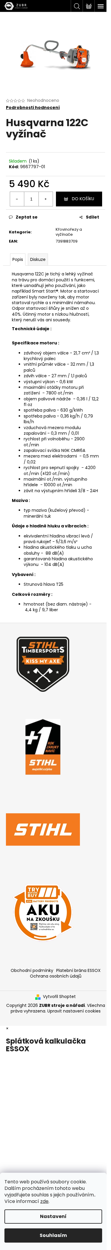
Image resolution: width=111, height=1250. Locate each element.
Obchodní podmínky (32, 970)
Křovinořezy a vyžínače (69, 232)
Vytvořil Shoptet (59, 996)
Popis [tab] (17, 259)
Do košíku (83, 199)
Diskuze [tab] (38, 259)
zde (44, 1201)
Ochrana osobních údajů (55, 976)
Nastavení (53, 1216)
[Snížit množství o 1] (17, 199)
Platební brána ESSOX (78, 970)
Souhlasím (53, 1235)
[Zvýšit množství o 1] (45, 199)
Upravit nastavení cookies (74, 1011)
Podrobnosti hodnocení (33, 107)
